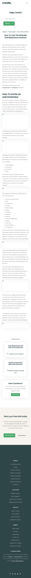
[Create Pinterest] (20, 574)
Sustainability (15, 514)
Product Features (15, 470)
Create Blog (15, 534)
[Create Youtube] (18, 574)
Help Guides (15, 528)
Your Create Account (22, 31)
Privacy (11, 556)
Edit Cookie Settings (17, 561)
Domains (15, 531)
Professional (5, 87)
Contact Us (15, 537)
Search (7, 23)
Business (14, 87)
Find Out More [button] (22, 435)
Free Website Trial (15, 464)
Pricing (15, 467)
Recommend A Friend (16, 499)
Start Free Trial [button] (9, 435)
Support (5, 31)
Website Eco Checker (15, 543)
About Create (15, 511)
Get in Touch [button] (15, 394)
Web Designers (15, 496)
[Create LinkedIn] (15, 574)
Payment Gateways (15, 481)
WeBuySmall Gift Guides (15, 502)
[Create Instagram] (13, 574)
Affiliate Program (15, 493)
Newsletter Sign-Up (15, 519)
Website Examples (15, 476)
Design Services (15, 479)
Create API (15, 484)
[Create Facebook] (10, 574)
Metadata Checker (15, 546)
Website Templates (15, 473)
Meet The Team (15, 517)
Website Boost (15, 540)
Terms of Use (18, 556)
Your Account (12, 31)
